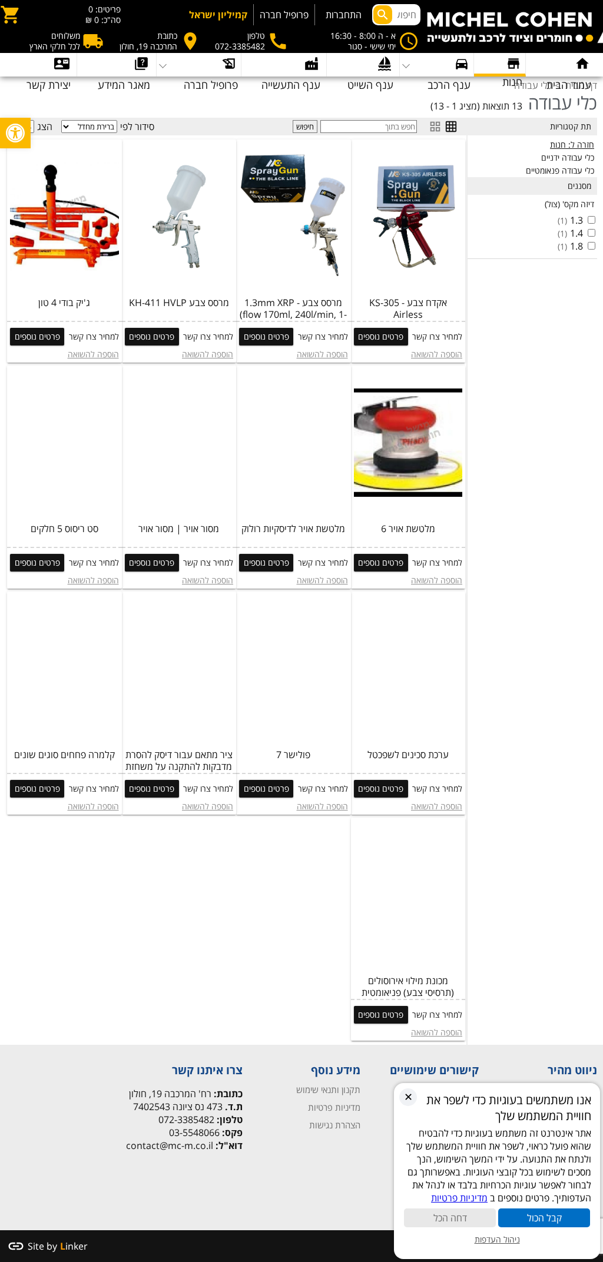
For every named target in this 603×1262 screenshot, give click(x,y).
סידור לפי (137, 126)
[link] (15, 133)
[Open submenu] (116, 65)
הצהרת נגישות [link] (334, 1125)
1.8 (576, 246)
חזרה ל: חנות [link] (572, 144)
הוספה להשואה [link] (436, 354)
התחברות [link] (344, 14)
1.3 (576, 220)
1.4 (576, 233)
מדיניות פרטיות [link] (334, 1107)
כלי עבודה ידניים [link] (567, 157)
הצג (44, 126)
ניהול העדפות (497, 1239)
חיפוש (305, 126)
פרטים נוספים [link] (380, 336)
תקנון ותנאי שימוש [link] (328, 1089)
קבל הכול (544, 1217)
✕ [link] (408, 1097)
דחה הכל (450, 1217)
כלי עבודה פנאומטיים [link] (560, 170)
